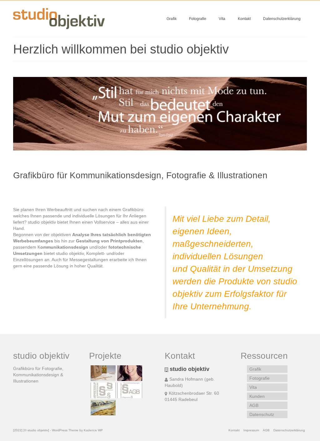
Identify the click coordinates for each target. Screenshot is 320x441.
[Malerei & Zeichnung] (102, 407)
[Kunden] (102, 373)
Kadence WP (93, 430)
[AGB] (129, 390)
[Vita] (129, 373)
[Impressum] (102, 390)
